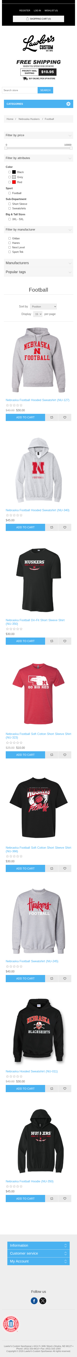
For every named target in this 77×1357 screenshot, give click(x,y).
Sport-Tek (17, 251)
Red (19, 182)
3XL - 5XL (18, 219)
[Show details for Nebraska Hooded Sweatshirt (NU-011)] (38, 1031)
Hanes (16, 242)
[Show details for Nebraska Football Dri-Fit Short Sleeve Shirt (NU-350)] (38, 580)
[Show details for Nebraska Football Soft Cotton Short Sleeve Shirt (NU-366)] (38, 807)
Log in (37, 10)
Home (10, 119)
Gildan (16, 238)
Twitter (42, 1300)
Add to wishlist (64, 417)
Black (20, 172)
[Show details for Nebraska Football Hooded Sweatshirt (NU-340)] (38, 470)
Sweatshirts (19, 208)
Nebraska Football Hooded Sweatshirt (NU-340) (37, 510)
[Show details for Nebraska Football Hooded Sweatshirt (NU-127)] (38, 360)
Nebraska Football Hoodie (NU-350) (30, 1181)
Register (24, 10)
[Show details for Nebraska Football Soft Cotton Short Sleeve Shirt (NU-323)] (38, 694)
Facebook (34, 1300)
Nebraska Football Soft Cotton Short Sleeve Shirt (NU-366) (38, 849)
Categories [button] (15, 103)
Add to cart (25, 417)
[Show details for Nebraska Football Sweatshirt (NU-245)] (38, 921)
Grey (20, 177)
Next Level (18, 247)
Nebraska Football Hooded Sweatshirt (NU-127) (37, 400)
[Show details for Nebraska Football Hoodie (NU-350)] (38, 1141)
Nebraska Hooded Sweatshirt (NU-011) (32, 1071)
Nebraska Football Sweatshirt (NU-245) (32, 961)
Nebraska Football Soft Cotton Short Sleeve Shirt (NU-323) (38, 735)
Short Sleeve (19, 203)
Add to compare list (51, 417)
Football (16, 193)
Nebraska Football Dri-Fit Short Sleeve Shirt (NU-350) (35, 621)
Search (45, 90)
